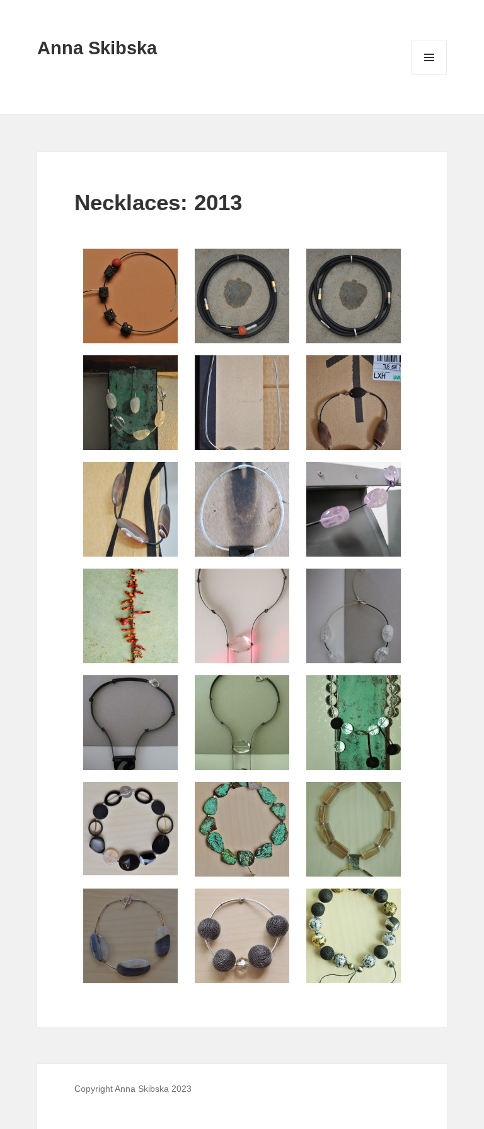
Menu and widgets (429, 74)
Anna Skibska (97, 48)
